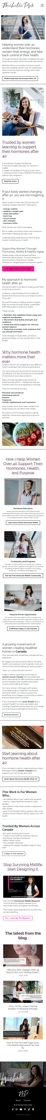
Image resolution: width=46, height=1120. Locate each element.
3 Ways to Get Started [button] (13, 854)
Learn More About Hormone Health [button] (23, 523)
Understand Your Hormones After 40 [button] (20, 78)
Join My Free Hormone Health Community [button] (23, 576)
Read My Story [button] (10, 181)
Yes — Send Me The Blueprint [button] (17, 918)
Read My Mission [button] (11, 715)
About (18, 1100)
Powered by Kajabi (23, 1115)
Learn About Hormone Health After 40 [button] (20, 779)
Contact (27, 1100)
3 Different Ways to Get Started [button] (23, 629)
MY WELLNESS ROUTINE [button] (18, 269)
